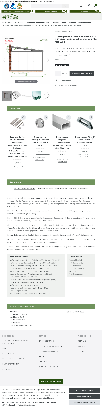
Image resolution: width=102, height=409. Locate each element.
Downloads (61, 188)
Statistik (23, 402)
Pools (74, 17)
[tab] (24, 188)
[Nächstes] (48, 60)
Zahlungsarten (46, 341)
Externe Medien (38, 402)
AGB (4, 348)
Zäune (65, 17)
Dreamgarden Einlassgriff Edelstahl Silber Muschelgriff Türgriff (40, 141)
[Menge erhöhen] (63, 73)
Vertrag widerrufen (51, 381)
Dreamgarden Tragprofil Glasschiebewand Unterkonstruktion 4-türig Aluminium (62, 142)
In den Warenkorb (83, 73)
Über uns (82, 341)
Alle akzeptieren (84, 391)
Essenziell (10, 402)
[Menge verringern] (66, 73)
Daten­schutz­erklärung (44, 398)
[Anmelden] (73, 6)
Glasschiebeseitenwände (80, 23)
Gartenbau (84, 17)
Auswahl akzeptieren (84, 403)
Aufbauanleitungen (48, 367)
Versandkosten (72, 85)
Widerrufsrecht (10, 354)
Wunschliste (65, 80)
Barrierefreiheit (10, 364)
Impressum (7, 369)
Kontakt (81, 351)
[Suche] (65, 6)
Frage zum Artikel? (78, 188)
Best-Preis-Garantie (48, 351)
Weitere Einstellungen (26, 405)
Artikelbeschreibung (24, 188)
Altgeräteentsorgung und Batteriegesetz (15, 342)
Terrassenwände (58, 23)
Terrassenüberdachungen (40, 17)
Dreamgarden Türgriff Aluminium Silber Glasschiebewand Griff (85, 141)
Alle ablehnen (84, 397)
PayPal (53, 402)
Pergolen (56, 17)
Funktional (10, 405)
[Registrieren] (81, 6)
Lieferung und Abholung (51, 346)
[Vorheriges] (4, 60)
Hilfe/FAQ (43, 356)
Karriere (82, 346)
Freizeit (95, 17)
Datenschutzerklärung (13, 359)
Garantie (43, 362)
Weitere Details (45, 188)
